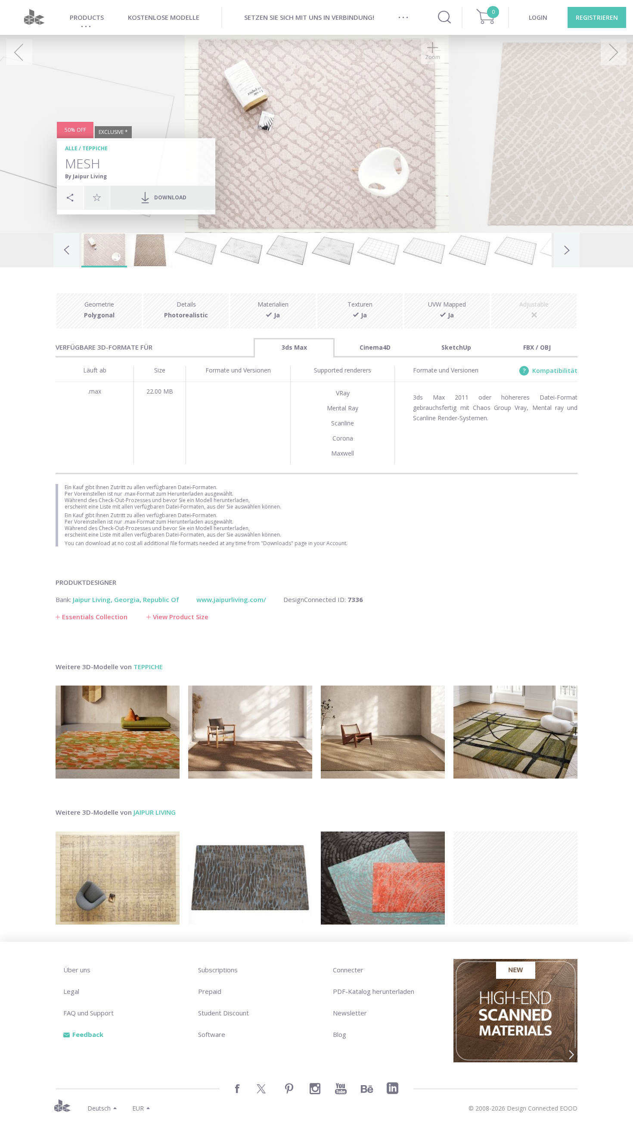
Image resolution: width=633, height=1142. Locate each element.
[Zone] (250, 878)
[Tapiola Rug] (383, 732)
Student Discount (223, 1013)
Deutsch (99, 1108)
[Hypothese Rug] (515, 732)
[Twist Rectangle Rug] (250, 732)
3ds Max (294, 347)
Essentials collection (94, 616)
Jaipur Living (154, 812)
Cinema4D (375, 347)
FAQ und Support (88, 1013)
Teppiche (95, 148)
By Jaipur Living (86, 176)
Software (211, 1034)
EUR (138, 1108)
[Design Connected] (34, 17)
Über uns (76, 969)
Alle (71, 148)
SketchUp (456, 347)
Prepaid (209, 991)
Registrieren (597, 17)
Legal (71, 991)
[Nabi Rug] (118, 732)
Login (538, 17)
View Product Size (180, 616)
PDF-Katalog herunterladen (373, 991)
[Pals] (118, 878)
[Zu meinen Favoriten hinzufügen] (97, 197)
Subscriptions (218, 969)
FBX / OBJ (537, 347)
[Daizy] (383, 878)
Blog (339, 1034)
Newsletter (350, 1013)
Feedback (87, 1034)
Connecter (348, 969)
